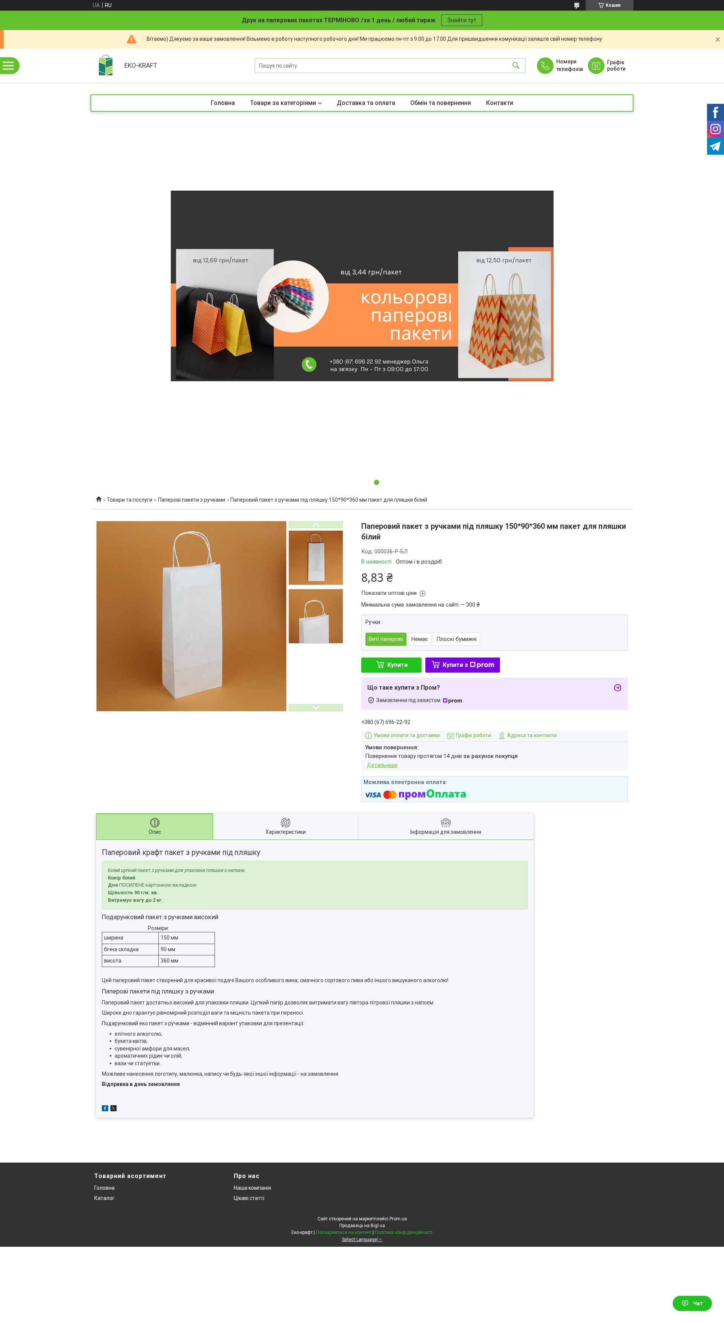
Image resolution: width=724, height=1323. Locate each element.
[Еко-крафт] (105, 65)
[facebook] (105, 1109)
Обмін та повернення (440, 102)
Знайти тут (461, 20)
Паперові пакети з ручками (191, 500)
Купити (397, 664)
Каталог (104, 1198)
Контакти (499, 102)
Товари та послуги (129, 500)
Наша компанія (252, 1188)
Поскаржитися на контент (343, 1232)
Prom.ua (398, 1218)
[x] (113, 1109)
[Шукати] (516, 66)
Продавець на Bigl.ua (362, 1225)
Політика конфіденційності (404, 1232)
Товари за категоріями (283, 102)
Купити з (455, 664)
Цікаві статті (249, 1198)
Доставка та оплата (366, 102)
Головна (223, 102)
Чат (698, 1303)
